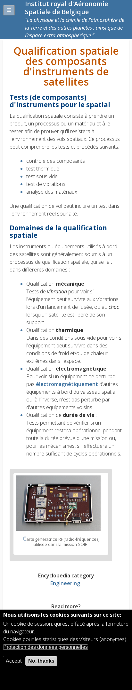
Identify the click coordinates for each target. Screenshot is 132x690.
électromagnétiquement (67, 384)
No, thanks (41, 661)
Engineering (65, 583)
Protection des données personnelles (45, 647)
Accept (13, 661)
